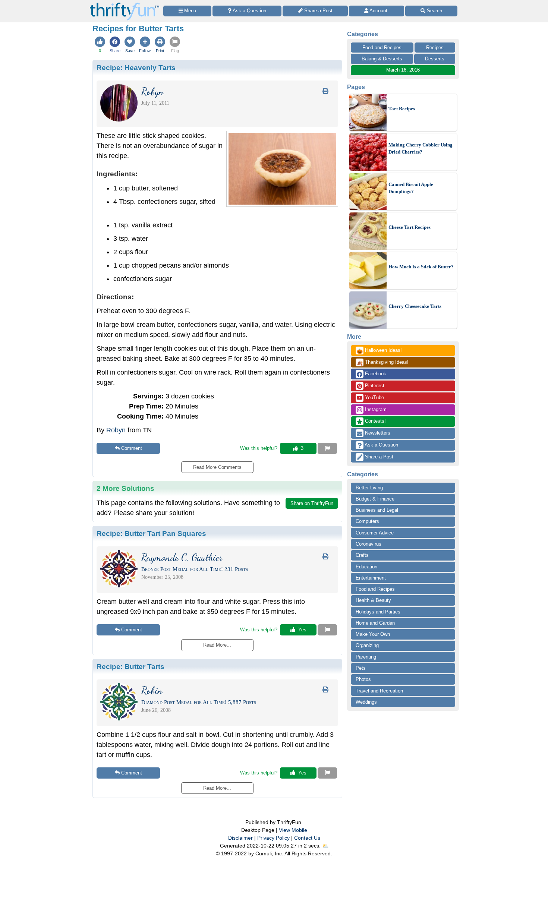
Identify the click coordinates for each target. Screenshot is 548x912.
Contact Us (307, 838)
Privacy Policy (273, 838)
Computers (367, 521)
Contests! (374, 421)
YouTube (373, 397)
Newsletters (376, 433)
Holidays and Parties (378, 612)
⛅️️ (325, 846)
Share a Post (378, 457)
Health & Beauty (373, 600)
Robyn (116, 430)
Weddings (366, 702)
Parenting (366, 657)
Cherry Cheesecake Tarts (414, 306)
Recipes (435, 47)
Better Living (369, 487)
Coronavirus (368, 544)
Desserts (434, 58)
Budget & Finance (375, 499)
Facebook (374, 373)
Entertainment (371, 578)
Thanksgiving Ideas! (383, 362)
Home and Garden (375, 623)
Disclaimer (240, 838)
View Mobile (293, 830)
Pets (361, 668)
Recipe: (136, 67)
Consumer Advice (375, 533)
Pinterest (373, 385)
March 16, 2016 (403, 70)
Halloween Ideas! (379, 350)
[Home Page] (124, 4)
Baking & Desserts (382, 58)
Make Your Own (373, 634)
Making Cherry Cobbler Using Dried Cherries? (420, 148)
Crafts (362, 555)
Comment (131, 448)
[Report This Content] (327, 448)
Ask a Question (380, 445)
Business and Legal (377, 510)
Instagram (375, 409)
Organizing (367, 645)
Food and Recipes (381, 47)
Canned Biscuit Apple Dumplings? (410, 188)
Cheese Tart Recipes (409, 227)
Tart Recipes (401, 108)
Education (366, 566)
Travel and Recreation (379, 691)
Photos (363, 679)
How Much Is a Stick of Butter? (421, 266)
